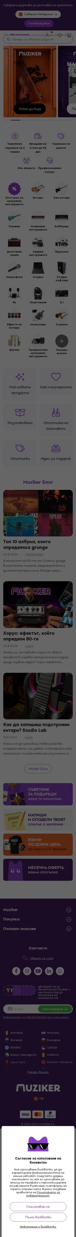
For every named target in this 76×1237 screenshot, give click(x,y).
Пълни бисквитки (38, 1217)
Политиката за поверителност (43, 1194)
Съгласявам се (38, 1206)
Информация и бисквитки (38, 1227)
